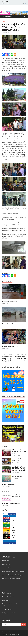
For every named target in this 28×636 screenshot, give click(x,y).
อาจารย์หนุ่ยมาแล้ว (17, 476)
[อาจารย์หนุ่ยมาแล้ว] (6, 476)
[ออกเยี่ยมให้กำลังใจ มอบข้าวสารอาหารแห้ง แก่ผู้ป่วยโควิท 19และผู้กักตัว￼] (6, 467)
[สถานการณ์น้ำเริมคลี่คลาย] (14, 292)
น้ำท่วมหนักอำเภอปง (7, 324)
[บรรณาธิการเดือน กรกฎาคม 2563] (6, 495)
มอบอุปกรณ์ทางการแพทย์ (8, 484)
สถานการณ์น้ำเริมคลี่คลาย (9, 301)
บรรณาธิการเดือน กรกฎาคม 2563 (17, 495)
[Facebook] (21, 4)
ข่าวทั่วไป (3, 21)
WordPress (10, 634)
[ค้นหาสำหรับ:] (14, 624)
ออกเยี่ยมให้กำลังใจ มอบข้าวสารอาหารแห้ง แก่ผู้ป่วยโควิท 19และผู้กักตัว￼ (19, 468)
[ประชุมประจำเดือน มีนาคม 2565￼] (6, 459)
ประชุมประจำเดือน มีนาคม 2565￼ (17, 459)
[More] (15, 54)
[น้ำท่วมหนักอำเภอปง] (14, 314)
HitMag (17, 634)
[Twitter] (23, 4)
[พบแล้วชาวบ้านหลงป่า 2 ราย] (14, 337)
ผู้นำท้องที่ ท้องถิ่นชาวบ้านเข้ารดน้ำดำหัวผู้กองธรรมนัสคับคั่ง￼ (19, 451)
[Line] (12, 54)
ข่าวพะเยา (12, 631)
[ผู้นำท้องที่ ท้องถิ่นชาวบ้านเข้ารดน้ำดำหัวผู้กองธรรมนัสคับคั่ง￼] (6, 450)
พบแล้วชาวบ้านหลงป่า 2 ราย (10, 346)
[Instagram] (25, 4)
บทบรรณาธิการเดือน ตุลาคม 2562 (11, 503)
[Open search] (24, 16)
